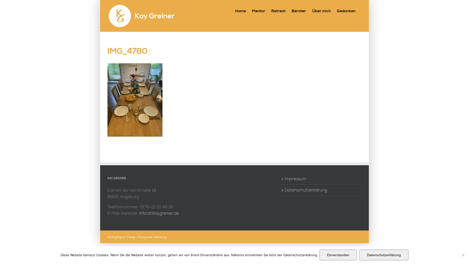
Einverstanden (338, 255)
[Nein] (462, 255)
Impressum (296, 179)
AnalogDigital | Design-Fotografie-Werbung (137, 237)
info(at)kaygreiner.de (159, 213)
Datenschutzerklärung (306, 190)
